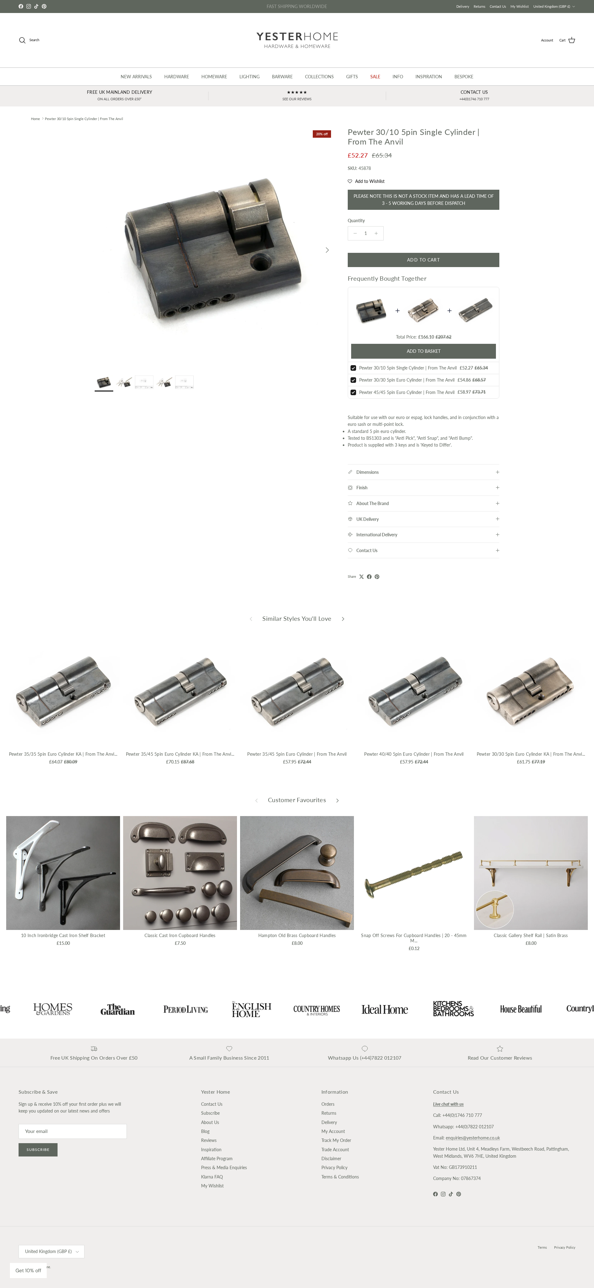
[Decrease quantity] (353, 233)
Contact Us (498, 6)
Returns (479, 6)
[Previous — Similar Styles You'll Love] (251, 618)
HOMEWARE (214, 76)
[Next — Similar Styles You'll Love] (343, 618)
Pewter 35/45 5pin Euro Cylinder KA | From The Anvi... (180, 754)
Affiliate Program (217, 1158)
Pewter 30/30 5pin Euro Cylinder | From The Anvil (406, 380)
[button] (366, 181)
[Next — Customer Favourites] (337, 800)
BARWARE (282, 76)
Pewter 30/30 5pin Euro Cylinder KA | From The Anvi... (531, 754)
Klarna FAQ (212, 1176)
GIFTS (352, 76)
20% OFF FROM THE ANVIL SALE (297, 6)
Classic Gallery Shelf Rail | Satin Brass (531, 935)
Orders (327, 1104)
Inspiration (211, 1149)
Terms (542, 1247)
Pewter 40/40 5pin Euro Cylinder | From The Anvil (413, 754)
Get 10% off (28, 1270)
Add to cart (423, 259)
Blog (205, 1131)
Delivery (462, 6)
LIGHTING (249, 76)
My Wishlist (519, 6)
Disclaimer (331, 1158)
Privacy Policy (334, 1167)
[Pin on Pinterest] (377, 576)
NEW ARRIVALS (136, 76)
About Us (210, 1122)
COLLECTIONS (319, 76)
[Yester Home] (297, 40)
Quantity (356, 220)
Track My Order (336, 1140)
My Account (333, 1131)
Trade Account (335, 1149)
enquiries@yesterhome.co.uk (473, 1137)
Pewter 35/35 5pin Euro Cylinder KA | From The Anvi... (63, 754)
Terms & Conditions (340, 1176)
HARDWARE (176, 76)
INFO (398, 76)
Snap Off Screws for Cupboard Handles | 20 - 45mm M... (414, 938)
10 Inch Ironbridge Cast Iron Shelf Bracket (63, 935)
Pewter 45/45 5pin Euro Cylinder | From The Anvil (406, 392)
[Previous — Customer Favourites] (256, 800)
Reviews (209, 1140)
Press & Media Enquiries (224, 1167)
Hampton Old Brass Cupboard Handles (297, 935)
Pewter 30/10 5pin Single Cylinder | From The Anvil (84, 118)
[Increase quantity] (377, 233)
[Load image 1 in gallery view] (214, 247)
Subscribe (38, 1149)
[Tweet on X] (361, 576)
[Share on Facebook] (369, 576)
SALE (375, 76)
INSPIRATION (428, 76)
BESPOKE (463, 76)
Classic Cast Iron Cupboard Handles (180, 935)
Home (35, 118)
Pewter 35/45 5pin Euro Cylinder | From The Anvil (296, 754)
